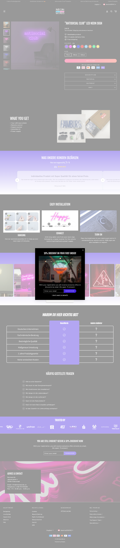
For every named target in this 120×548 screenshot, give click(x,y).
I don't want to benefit (60, 295)
